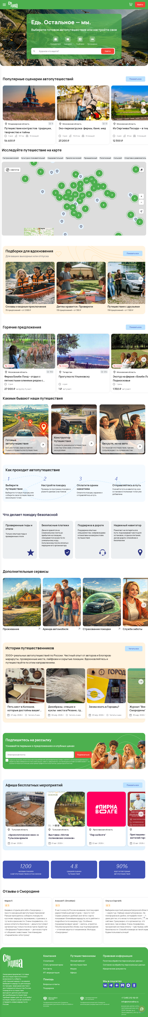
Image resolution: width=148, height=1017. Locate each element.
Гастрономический (11, 158)
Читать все (134, 648)
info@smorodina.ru (130, 1001)
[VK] (105, 985)
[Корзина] (131, 5)
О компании (48, 961)
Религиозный (105, 158)
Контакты (47, 968)
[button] (42, 191)
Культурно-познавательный (33, 158)
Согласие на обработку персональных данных (124, 965)
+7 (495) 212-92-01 (129, 997)
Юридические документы (114, 968)
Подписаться (83, 754)
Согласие (62, 762)
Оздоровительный (55, 158)
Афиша (73, 972)
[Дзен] (116, 985)
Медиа (73, 968)
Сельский (118, 158)
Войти (140, 4)
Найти (108, 51)
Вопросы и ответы (51, 984)
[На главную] (13, 4)
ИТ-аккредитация (51, 972)
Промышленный (90, 158)
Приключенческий (73, 158)
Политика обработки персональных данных (123, 961)
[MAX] (128, 985)
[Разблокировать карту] (141, 170)
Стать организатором (53, 965)
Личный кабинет (77, 961)
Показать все (136, 79)
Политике (69, 763)
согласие (16, 760)
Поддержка (48, 988)
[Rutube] (122, 985)
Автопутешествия (78, 965)
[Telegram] (111, 985)
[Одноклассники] (134, 985)
